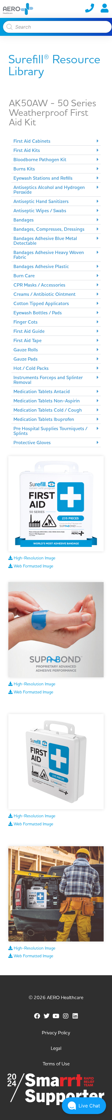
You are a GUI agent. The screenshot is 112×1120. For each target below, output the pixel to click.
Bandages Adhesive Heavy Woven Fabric (48, 255)
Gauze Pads (25, 359)
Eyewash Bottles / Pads (37, 313)
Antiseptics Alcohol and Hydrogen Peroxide (49, 190)
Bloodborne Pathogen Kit (39, 159)
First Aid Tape (27, 340)
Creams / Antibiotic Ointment (44, 294)
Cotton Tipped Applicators (41, 303)
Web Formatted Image (33, 566)
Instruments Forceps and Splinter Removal (48, 380)
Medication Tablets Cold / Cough (47, 410)
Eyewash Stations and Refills (43, 178)
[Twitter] (46, 1016)
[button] (56, 141)
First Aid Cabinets (31, 141)
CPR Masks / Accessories (39, 285)
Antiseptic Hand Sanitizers (41, 201)
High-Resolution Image (34, 558)
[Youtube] (56, 1016)
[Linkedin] (75, 1016)
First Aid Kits (26, 150)
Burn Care (24, 276)
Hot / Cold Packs (31, 368)
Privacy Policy (56, 1033)
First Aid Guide (29, 331)
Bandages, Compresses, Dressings (49, 229)
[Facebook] (37, 1016)
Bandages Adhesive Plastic (41, 266)
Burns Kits (24, 169)
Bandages (23, 220)
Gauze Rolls (25, 350)
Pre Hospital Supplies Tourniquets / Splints (50, 431)
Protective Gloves (32, 442)
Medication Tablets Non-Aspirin (46, 401)
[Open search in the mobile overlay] (55, 27)
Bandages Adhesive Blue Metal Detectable (45, 241)
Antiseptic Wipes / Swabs (39, 210)
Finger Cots (25, 322)
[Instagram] (65, 1016)
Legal (56, 1048)
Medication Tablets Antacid (41, 391)
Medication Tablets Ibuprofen (43, 419)
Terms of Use (56, 1064)
